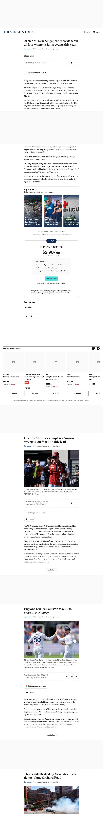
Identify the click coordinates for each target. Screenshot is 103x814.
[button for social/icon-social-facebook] (72, 63)
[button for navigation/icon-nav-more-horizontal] (77, 63)
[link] (18, 32)
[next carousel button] (75, 641)
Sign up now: (28, 49)
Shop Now (13, 393)
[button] (86, 32)
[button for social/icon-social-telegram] (67, 63)
